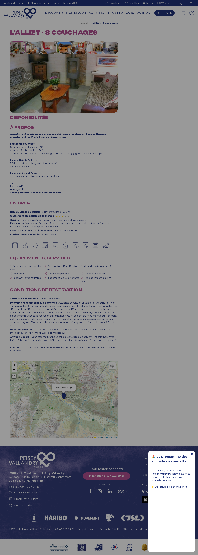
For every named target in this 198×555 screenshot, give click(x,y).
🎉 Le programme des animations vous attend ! (171, 461)
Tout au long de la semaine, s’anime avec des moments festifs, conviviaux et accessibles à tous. (171, 478)
